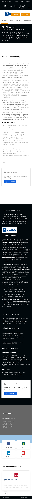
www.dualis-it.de (6, 428)
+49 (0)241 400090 (7, 1)
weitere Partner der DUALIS (18, 323)
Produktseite (12, 161)
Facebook (9, 447)
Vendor (12, 20)
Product (4, 20)
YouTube (23, 456)
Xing (23, 447)
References (27, 20)
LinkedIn (8, 456)
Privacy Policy (27, 497)
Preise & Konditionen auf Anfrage (12, 343)
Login (22, 1)
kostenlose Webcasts (23, 356)
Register (28, 1)
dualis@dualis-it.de (7, 426)
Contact (17, 1)
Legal (22, 497)
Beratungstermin (14, 376)
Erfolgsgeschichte (12, 92)
